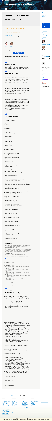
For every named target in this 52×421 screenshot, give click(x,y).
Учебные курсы (13, 395)
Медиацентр (32, 403)
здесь (45, 418)
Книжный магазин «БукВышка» (34, 401)
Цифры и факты (4, 399)
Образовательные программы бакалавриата (26, 394)
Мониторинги (23, 401)
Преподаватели (45, 32)
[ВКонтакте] (42, 77)
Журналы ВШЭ (33, 404)
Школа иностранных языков (8, 35)
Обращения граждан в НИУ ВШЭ (6, 405)
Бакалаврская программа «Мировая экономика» (20, 5)
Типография (32, 402)
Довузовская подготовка (15, 400)
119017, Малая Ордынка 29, (45, 56)
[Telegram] (43, 77)
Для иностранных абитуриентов (46, 26)
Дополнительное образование (15, 406)
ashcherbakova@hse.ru (44, 60)
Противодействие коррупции (6, 407)
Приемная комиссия (46, 23)
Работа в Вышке (4, 416)
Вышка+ (13, 403)
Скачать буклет (46, 28)
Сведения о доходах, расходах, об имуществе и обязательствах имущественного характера (6, 409)
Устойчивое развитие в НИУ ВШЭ (6, 401)
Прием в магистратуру (14, 404)
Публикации (32, 405)
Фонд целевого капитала (5, 406)
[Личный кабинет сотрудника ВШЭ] (49, 1)
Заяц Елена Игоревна (44, 50)
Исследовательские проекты (25, 400)
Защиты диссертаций (24, 403)
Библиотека (32, 399)
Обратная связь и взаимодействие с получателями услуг (16, 412)
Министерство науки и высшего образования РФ (44, 399)
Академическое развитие (25, 404)
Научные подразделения (24, 399)
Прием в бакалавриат (14, 402)
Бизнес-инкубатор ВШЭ (15, 408)
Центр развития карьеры (15, 407)
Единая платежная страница (5, 415)
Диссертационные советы (25, 402)
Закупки (3, 404)
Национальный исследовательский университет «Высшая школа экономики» (11, 394)
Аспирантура (13, 405)
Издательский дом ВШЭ (34, 400)
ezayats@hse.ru (49, 60)
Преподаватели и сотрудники (5, 402)
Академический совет (45, 38)
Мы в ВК (44, 73)
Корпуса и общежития (5, 403)
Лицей (13, 399)
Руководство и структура (5, 400)
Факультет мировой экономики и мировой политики (39, 394)
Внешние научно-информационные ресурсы (25, 407)
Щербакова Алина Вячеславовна (46, 44)
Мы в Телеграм (45, 74)
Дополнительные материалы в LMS (19, 53)
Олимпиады (13, 401)
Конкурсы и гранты (24, 405)
